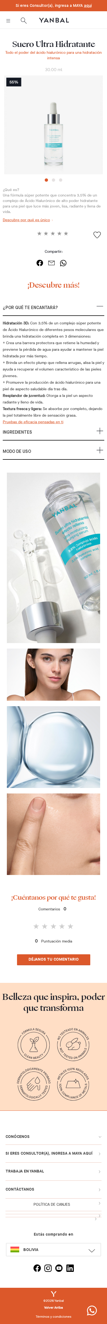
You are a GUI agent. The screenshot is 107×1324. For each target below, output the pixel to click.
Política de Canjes (51, 1204)
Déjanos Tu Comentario (54, 959)
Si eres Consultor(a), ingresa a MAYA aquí (48, 1153)
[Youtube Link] (59, 1269)
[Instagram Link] (48, 1269)
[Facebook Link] (37, 1269)
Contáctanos (19, 1189)
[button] (53, 310)
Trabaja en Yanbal (24, 1171)
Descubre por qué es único (26, 220)
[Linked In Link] (70, 1269)
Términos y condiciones (53, 1316)
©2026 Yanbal (53, 1300)
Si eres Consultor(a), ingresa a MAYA (54, 6)
